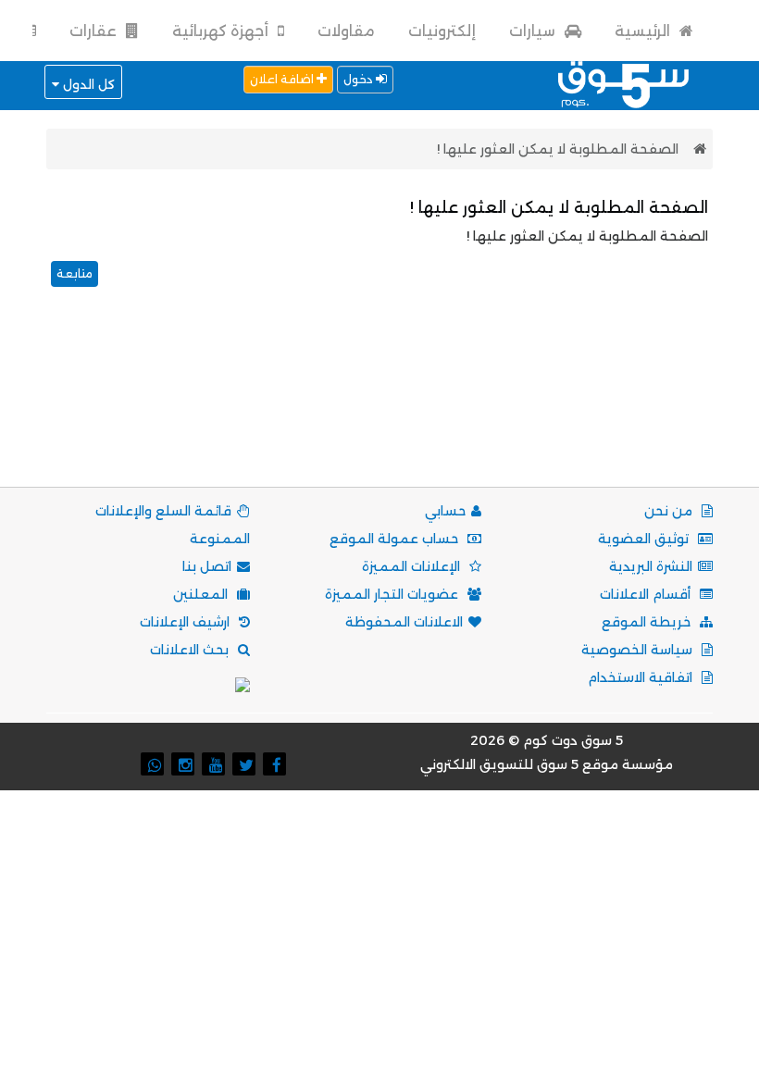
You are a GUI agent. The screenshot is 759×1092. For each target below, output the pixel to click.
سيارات (534, 31)
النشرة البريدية (650, 566)
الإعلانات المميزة (413, 566)
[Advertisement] (376, 410)
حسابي (445, 511)
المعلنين (202, 594)
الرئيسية (644, 31)
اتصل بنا (206, 566)
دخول (359, 79)
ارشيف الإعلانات (186, 622)
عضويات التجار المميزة (393, 594)
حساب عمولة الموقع (396, 538)
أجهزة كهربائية (222, 31)
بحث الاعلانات (191, 649)
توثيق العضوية (645, 538)
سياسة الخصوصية (638, 649)
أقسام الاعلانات (647, 594)
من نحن (670, 511)
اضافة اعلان (283, 79)
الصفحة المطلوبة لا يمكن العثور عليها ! (557, 149)
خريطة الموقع (648, 622)
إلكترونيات (442, 31)
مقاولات (346, 31)
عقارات (94, 31)
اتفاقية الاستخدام (642, 677)
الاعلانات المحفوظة (404, 622)
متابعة (74, 273)
